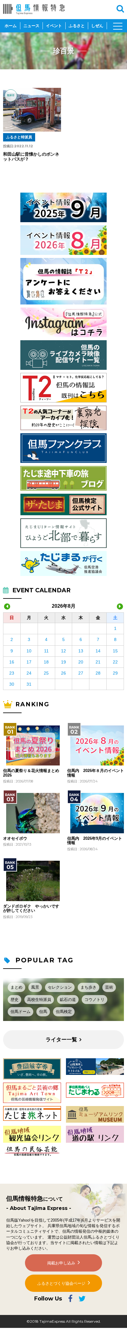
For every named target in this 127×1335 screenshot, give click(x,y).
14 (98, 650)
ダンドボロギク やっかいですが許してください (31, 908)
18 (46, 661)
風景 (35, 987)
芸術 (109, 987)
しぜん (97, 25)
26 (63, 673)
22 (115, 661)
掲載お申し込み (61, 1263)
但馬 (43, 1011)
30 (11, 684)
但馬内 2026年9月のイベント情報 (94, 840)
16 (11, 661)
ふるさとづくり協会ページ (61, 1283)
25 (46, 673)
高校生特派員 (39, 999)
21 (98, 661)
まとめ (16, 987)
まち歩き (88, 987)
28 (98, 673)
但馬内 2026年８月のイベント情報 (95, 773)
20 (80, 661)
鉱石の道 (68, 999)
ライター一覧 (61, 1040)
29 (115, 673)
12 (63, 650)
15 (115, 650)
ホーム (11, 25)
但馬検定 (64, 1011)
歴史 (14, 999)
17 (29, 661)
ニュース (31, 25)
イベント (54, 25)
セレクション (60, 987)
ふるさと (77, 25)
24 (29, 673)
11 (46, 650)
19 (63, 661)
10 (29, 650)
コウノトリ (94, 999)
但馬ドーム (20, 1011)
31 (29, 684)
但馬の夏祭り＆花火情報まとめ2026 (31, 773)
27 (80, 673)
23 (11, 673)
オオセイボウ (15, 838)
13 (80, 650)
